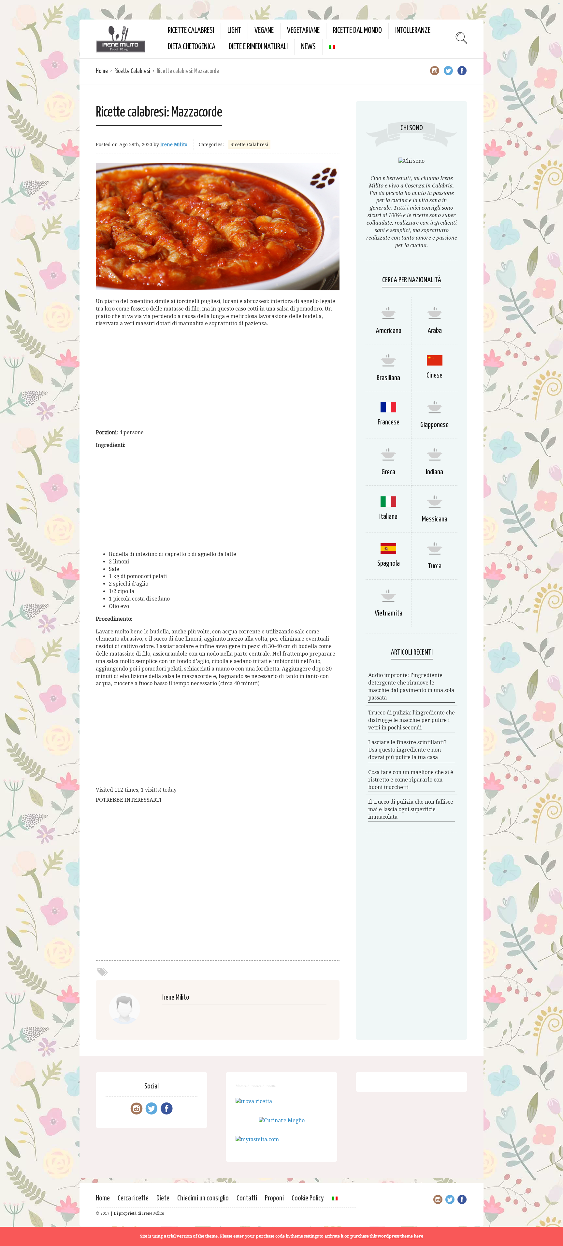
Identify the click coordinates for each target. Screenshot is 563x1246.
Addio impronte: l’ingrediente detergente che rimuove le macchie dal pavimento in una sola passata (411, 686)
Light (234, 31)
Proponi (274, 1198)
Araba (434, 331)
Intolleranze (412, 31)
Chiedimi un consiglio (203, 1198)
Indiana (434, 472)
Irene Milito (173, 144)
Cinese (434, 375)
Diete (162, 1198)
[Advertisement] (217, 378)
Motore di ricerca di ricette (256, 1086)
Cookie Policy (308, 1198)
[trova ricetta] (254, 1101)
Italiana (388, 516)
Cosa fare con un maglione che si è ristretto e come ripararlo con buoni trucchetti (410, 779)
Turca (434, 566)
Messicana (434, 519)
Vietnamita (388, 613)
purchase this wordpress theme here (386, 1236)
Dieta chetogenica (191, 47)
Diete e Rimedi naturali (258, 47)
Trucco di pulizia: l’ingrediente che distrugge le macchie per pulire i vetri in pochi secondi (411, 720)
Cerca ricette (133, 1198)
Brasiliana (388, 378)
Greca (388, 472)
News (308, 47)
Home (102, 71)
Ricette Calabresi (191, 31)
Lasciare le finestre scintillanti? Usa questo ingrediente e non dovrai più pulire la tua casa (407, 749)
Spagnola (388, 563)
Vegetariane (303, 31)
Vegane (264, 31)
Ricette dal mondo (357, 31)
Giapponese (434, 425)
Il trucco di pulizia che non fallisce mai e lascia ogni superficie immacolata (410, 809)
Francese (388, 422)
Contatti (247, 1198)
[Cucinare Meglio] (282, 1120)
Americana (388, 331)
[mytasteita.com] (257, 1139)
